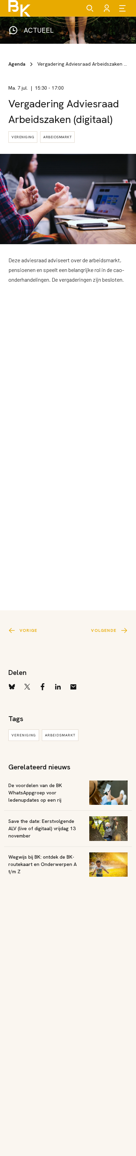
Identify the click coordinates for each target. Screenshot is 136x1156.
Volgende (103, 630)
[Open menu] (123, 8)
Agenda (16, 64)
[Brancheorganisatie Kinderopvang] (19, 8)
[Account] (107, 8)
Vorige (28, 630)
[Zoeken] (90, 8)
